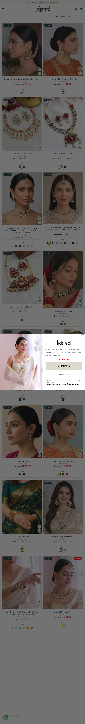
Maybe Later (64, 374)
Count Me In (64, 366)
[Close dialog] (83, 335)
